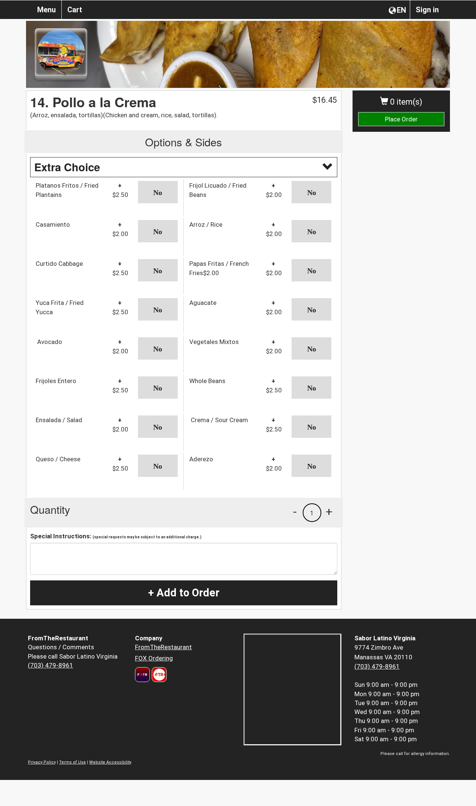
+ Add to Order (183, 592)
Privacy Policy (42, 762)
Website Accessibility (110, 762)
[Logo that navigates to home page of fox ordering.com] (158, 674)
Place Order (401, 119)
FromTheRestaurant (163, 647)
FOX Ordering (154, 658)
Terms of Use (72, 762)
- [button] (295, 511)
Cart (74, 9)
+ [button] (329, 511)
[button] (158, 192)
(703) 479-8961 (50, 665)
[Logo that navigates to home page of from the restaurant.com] (142, 674)
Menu (46, 9)
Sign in (427, 9)
